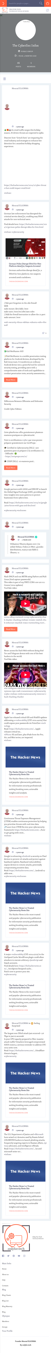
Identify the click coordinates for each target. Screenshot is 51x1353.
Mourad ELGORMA (20, 88)
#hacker (9, 620)
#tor (6, 688)
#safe (18, 691)
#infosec (7, 193)
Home (4, 1269)
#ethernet (10, 623)
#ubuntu (33, 322)
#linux (19, 322)
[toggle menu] (4, 79)
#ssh (6, 322)
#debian (25, 322)
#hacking (17, 620)
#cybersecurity (18, 232)
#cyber (25, 440)
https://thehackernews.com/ (21, 729)
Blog (3, 1312)
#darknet (21, 688)
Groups (4, 1327)
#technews (21, 510)
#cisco (25, 623)
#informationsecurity (27, 694)
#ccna (6, 617)
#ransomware (27, 691)
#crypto (38, 688)
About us (5, 1275)
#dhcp (12, 617)
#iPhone (7, 734)
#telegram (12, 688)
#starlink (18, 623)
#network (19, 617)
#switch (39, 620)
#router (32, 620)
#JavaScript (34, 960)
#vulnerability (21, 720)
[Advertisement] (29, 107)
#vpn (13, 691)
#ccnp (26, 617)
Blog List (5, 1301)
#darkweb (30, 688)
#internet (41, 694)
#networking (33, 623)
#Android (26, 856)
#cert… (42, 623)
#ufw (40, 322)
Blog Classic (6, 1295)
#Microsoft (38, 1134)
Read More (10, 380)
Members (5, 1321)
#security (12, 322)
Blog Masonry (7, 1306)
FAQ (3, 1280)
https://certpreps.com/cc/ (16, 456)
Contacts (5, 1286)
